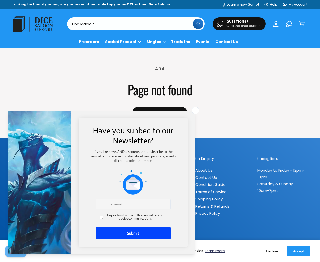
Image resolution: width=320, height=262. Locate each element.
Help (274, 4)
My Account (298, 4)
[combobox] (136, 23)
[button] (302, 23)
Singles (153, 41)
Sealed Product (121, 41)
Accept (298, 251)
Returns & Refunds (213, 206)
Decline (272, 251)
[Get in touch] (289, 23)
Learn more (215, 250)
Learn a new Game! (243, 4)
